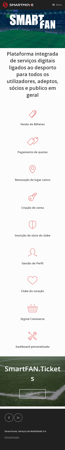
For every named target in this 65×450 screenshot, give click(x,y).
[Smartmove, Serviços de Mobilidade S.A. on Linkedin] (18, 417)
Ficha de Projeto (12, 437)
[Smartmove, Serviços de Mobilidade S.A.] (18, 5)
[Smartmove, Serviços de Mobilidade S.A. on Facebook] (9, 417)
